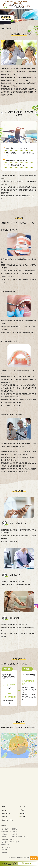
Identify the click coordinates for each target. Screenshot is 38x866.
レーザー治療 (6, 847)
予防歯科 (4, 837)
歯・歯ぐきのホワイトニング (10, 842)
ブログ (22, 810)
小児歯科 (4, 834)
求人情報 (22, 817)
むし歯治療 (5, 829)
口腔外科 (14, 831)
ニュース (22, 807)
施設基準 (22, 813)
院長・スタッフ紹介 (8, 820)
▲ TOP (33, 858)
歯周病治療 (5, 831)
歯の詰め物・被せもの (8, 839)
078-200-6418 (10, 864)
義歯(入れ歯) (5, 844)
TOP (3, 807)
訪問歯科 (4, 852)
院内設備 (4, 817)
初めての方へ (6, 813)
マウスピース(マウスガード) (20, 837)
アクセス (4, 810)
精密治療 (4, 850)
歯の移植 (14, 834)
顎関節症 (14, 829)
